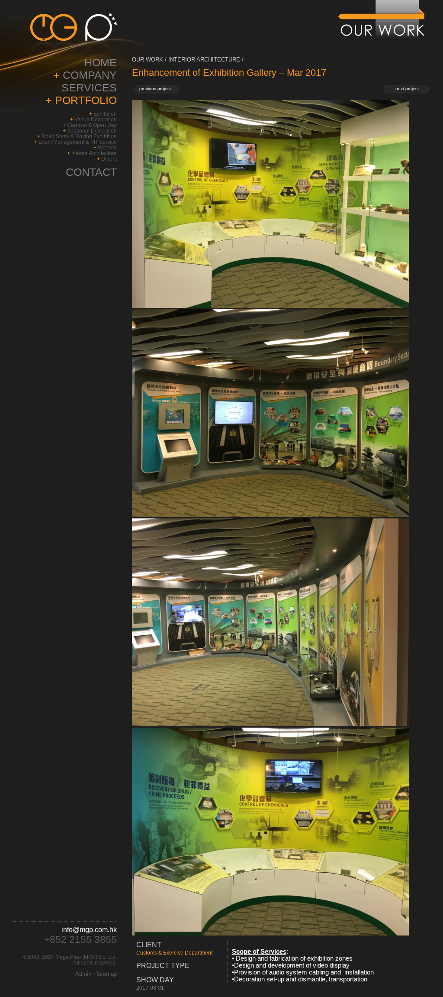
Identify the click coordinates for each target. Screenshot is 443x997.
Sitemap (106, 974)
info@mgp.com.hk (89, 929)
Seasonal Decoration (92, 130)
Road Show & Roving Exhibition (79, 136)
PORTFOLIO (84, 100)
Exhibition (105, 114)
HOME (100, 62)
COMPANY (88, 75)
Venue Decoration (95, 119)
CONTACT (91, 172)
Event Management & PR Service (78, 142)
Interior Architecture (94, 153)
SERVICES (89, 87)
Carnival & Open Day (92, 125)
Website (107, 147)
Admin (83, 974)
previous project (155, 88)
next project (407, 88)
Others (109, 159)
